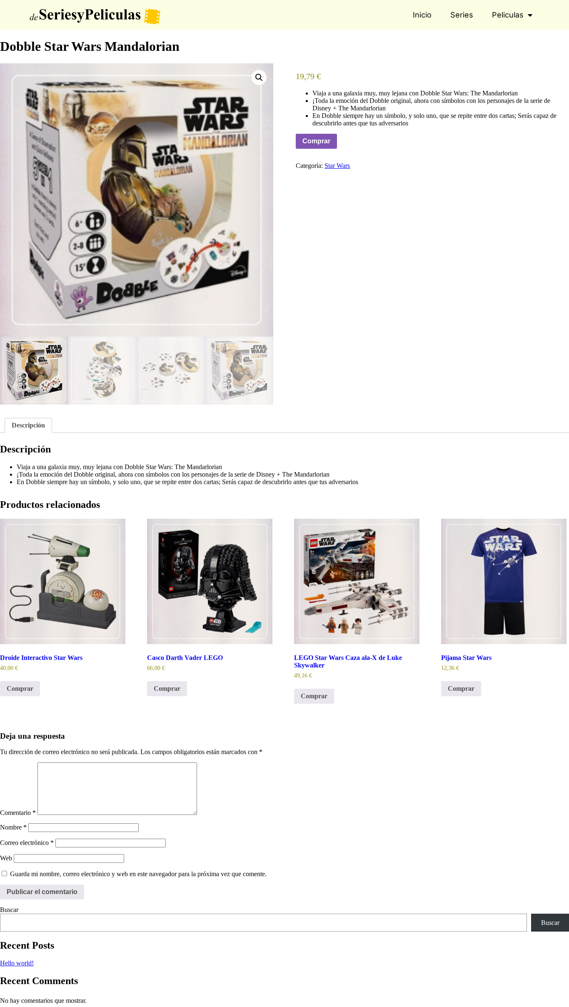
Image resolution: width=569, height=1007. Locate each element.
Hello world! (17, 963)
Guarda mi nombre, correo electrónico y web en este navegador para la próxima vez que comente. (138, 873)
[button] (259, 77)
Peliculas (508, 14)
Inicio (422, 14)
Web (6, 858)
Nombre (13, 827)
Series (461, 14)
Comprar (316, 141)
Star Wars (337, 165)
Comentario (18, 812)
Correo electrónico (27, 842)
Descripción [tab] (28, 425)
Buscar (9, 909)
